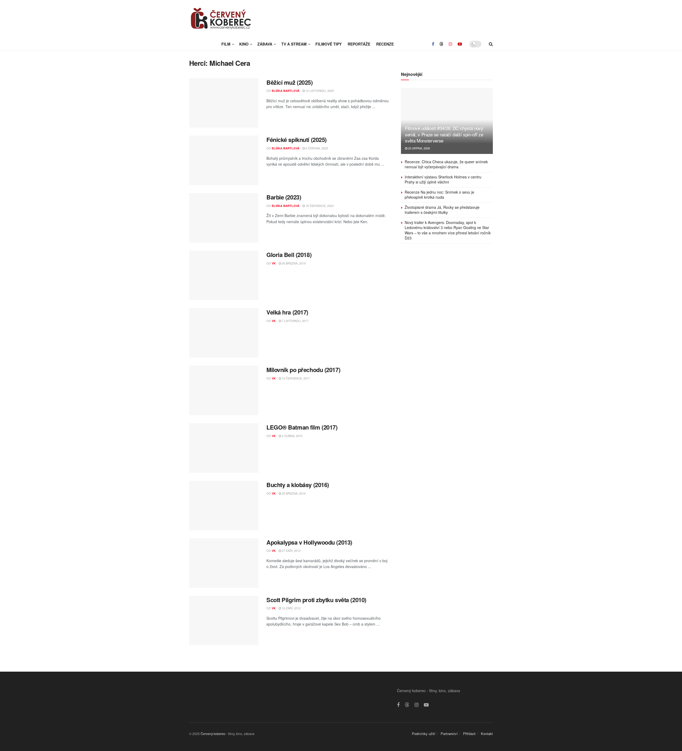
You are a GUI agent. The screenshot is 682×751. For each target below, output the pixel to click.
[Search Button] (491, 44)
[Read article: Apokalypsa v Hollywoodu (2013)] (223, 563)
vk (274, 263)
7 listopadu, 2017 (294, 321)
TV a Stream (294, 44)
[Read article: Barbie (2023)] (223, 218)
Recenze (385, 44)
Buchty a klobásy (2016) (297, 484)
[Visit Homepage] (221, 18)
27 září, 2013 (291, 550)
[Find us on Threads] (441, 44)
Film (225, 44)
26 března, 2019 (293, 263)
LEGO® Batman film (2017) (301, 427)
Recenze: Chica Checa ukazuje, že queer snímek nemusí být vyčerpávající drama (446, 164)
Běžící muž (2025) (289, 82)
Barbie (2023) (283, 197)
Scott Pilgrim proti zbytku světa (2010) (316, 599)
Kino (244, 44)
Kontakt (487, 733)
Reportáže (359, 44)
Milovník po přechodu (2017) (303, 369)
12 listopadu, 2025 (319, 90)
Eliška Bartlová (285, 91)
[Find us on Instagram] (450, 44)
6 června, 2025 (316, 148)
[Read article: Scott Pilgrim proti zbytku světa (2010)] (223, 620)
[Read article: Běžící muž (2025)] (223, 103)
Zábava (264, 44)
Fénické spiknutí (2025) (296, 139)
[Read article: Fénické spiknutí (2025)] (223, 160)
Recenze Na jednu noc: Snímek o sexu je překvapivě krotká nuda (439, 194)
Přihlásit (469, 733)
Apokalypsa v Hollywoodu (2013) (309, 542)
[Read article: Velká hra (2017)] (223, 333)
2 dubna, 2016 (291, 436)
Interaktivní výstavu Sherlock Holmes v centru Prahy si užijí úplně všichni (443, 179)
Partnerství (449, 733)
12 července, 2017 (295, 378)
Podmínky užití (423, 733)
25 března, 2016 (293, 493)
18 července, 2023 (319, 205)
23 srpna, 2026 (418, 148)
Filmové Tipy (328, 44)
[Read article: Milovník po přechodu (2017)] (223, 390)
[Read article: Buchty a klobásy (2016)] (223, 505)
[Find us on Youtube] (460, 44)
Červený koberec (213, 733)
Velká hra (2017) (287, 312)
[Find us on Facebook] (433, 44)
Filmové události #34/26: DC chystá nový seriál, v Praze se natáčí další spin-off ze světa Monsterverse (444, 134)
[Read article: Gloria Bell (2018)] (223, 275)
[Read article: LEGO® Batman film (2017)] (223, 448)
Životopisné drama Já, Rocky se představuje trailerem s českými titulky (442, 210)
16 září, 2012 (291, 608)
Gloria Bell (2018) (288, 254)
